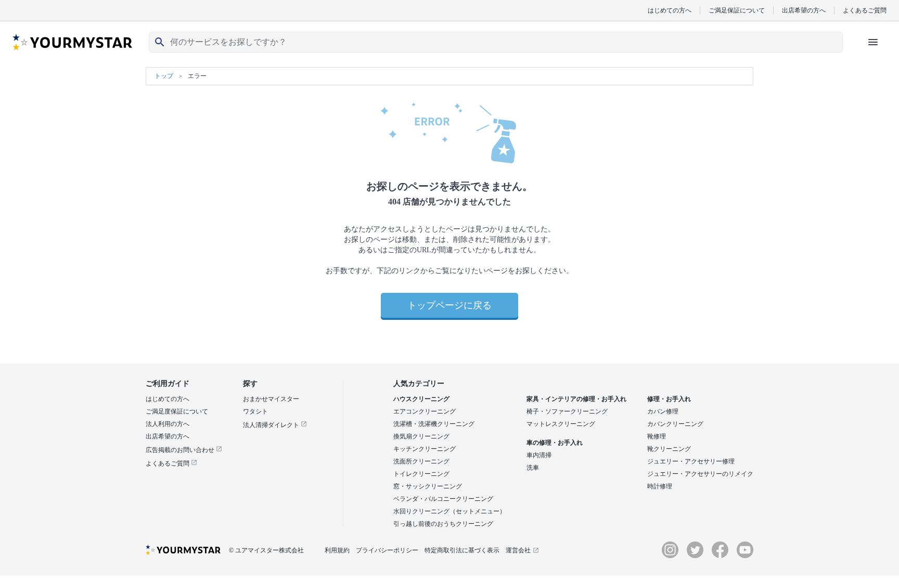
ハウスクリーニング (421, 399)
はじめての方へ (669, 10)
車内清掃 (538, 455)
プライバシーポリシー (387, 550)
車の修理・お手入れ (554, 442)
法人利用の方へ (167, 424)
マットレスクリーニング (560, 424)
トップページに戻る (449, 305)
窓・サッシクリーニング (427, 486)
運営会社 (518, 550)
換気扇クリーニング (421, 436)
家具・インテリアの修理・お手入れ (576, 399)
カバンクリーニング (675, 424)
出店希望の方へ (804, 10)
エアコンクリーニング (424, 411)
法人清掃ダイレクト (272, 425)
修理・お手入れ (669, 399)
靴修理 (656, 436)
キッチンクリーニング (424, 449)
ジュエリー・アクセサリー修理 (691, 461)
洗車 (532, 467)
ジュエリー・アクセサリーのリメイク (700, 473)
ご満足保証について (737, 10)
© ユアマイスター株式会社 (266, 550)
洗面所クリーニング (421, 461)
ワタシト (255, 411)
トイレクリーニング (421, 473)
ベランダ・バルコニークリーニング (443, 498)
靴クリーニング (669, 449)
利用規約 (337, 550)
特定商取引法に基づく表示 (462, 550)
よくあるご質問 (865, 10)
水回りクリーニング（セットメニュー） (449, 511)
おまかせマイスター (271, 399)
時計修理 (659, 486)
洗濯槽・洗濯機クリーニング (433, 424)
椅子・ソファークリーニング (567, 411)
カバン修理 (662, 411)
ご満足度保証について (177, 411)
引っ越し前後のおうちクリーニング (443, 523)
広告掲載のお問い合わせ (181, 450)
